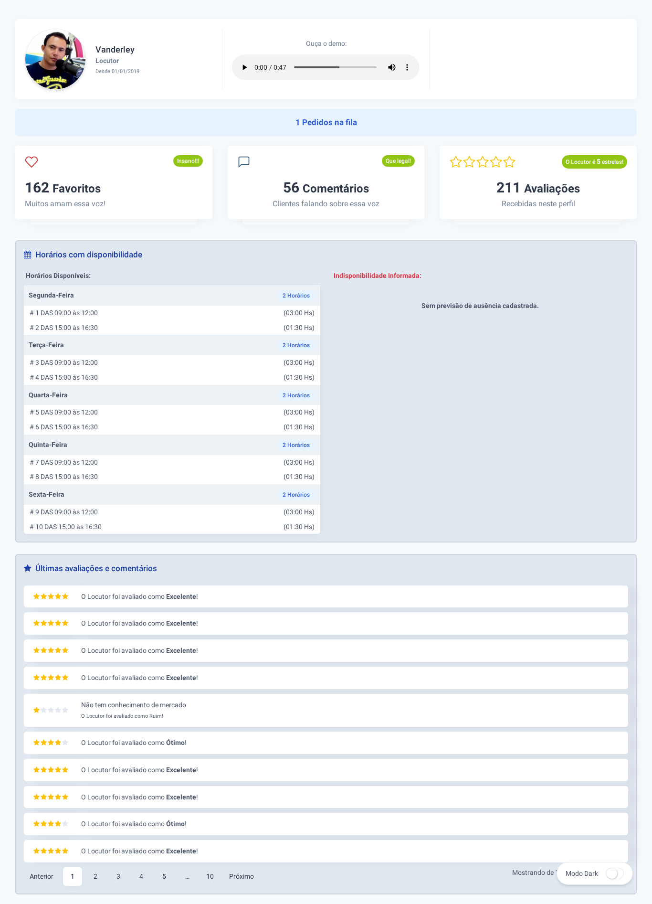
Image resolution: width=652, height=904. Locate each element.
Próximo (241, 876)
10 (210, 876)
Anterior (41, 876)
